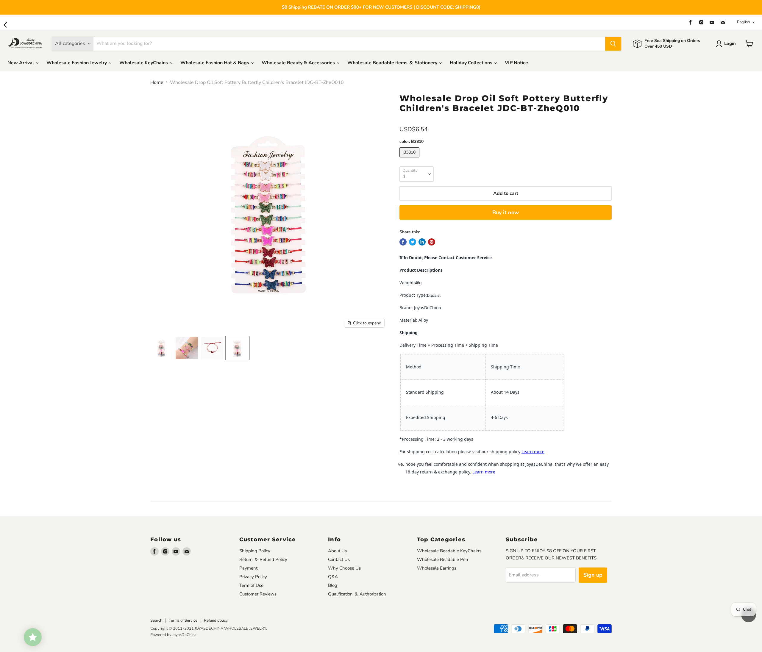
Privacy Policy (253, 577)
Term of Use (251, 585)
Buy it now (505, 212)
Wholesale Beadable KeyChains (449, 551)
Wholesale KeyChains (144, 63)
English (743, 22)
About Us (337, 551)
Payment (248, 568)
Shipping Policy (254, 551)
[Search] (613, 44)
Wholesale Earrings (436, 568)
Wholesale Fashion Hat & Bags (215, 63)
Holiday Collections (472, 63)
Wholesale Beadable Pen (442, 559)
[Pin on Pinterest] (431, 242)
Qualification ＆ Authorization (357, 594)
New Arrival (21, 63)
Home (156, 82)
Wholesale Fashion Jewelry (77, 63)
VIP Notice (516, 63)
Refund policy (216, 620)
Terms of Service (183, 620)
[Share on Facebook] (403, 242)
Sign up (592, 574)
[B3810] (410, 159)
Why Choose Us (344, 568)
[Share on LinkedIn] (422, 242)
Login (730, 43)
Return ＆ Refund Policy (263, 559)
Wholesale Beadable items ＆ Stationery (392, 63)
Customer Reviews (258, 594)
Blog (332, 585)
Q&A (333, 577)
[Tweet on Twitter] (412, 242)
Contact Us (339, 559)
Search (156, 620)
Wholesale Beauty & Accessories (299, 63)
